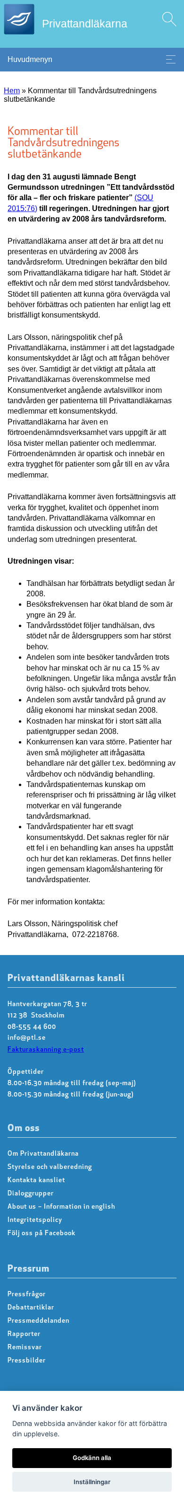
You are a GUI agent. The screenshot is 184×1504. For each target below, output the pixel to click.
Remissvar (25, 1347)
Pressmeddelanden (38, 1321)
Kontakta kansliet (36, 1180)
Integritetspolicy (35, 1220)
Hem (12, 91)
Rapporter (24, 1334)
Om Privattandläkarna (43, 1154)
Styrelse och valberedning (50, 1167)
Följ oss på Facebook (41, 1233)
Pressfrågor (27, 1294)
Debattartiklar (31, 1307)
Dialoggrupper (31, 1193)
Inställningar (92, 1482)
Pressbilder (27, 1360)
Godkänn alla (92, 1457)
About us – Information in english (61, 1207)
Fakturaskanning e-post (46, 1049)
